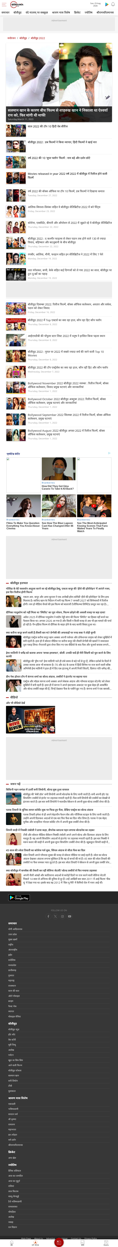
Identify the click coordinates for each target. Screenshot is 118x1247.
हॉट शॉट (11, 1034)
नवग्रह (10, 1222)
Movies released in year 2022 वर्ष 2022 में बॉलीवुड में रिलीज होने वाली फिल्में (67, 175)
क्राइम (10, 1001)
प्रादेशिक (12, 959)
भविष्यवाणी (13, 1108)
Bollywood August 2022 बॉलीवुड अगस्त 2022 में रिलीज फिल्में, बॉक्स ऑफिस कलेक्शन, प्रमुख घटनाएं (66, 432)
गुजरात (11, 975)
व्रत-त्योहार (12, 1134)
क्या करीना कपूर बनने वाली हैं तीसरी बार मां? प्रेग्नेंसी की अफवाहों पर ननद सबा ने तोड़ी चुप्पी (51, 632)
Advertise (50, 1238)
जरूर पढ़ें (15, 784)
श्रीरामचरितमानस (105, 12)
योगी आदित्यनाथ (15, 929)
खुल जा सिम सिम (15, 1060)
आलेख (11, 1049)
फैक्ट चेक (12, 1006)
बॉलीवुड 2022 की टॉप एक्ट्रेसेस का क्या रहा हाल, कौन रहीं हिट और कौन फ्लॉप (68, 367)
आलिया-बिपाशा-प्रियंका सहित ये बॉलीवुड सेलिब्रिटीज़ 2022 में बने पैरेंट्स (64, 207)
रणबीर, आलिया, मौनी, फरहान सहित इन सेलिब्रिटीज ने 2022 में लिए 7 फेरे (65, 254)
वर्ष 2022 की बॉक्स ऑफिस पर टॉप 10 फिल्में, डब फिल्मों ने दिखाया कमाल (66, 191)
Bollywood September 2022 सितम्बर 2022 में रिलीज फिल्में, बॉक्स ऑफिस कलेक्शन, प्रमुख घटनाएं (69, 416)
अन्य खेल (12, 1157)
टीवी (10, 1085)
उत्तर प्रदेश (12, 934)
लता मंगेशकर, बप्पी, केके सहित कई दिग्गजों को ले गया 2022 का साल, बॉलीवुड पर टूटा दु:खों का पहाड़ (70, 272)
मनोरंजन (12, 38)
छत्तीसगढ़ (12, 970)
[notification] (113, 4)
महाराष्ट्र (11, 980)
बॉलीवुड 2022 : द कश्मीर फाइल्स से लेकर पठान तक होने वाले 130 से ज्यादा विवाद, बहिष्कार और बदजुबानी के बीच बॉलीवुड (67, 240)
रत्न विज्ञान (12, 1227)
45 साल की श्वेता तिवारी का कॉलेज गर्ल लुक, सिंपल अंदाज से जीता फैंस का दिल (45, 850)
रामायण (11, 1124)
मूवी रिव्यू (12, 1044)
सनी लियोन (13, 1080)
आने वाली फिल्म (15, 1065)
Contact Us (76, 1238)
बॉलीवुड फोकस (14, 1070)
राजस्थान (12, 985)
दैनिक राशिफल (14, 1170)
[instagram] (69, 916)
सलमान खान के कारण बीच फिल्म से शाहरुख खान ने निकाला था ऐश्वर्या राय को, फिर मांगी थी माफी (58, 113)
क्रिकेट (77, 12)
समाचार (5, 12)
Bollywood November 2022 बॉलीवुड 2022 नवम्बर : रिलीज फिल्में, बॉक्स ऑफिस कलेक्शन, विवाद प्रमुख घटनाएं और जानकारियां (68, 385)
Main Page (26, 1238)
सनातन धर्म (13, 1114)
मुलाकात (12, 1090)
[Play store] (107, 4)
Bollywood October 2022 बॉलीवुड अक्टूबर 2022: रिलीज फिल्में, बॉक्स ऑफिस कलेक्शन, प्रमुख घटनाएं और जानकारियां (67, 401)
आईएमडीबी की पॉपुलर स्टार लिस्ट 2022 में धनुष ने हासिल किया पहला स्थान (66, 336)
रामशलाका (12, 1206)
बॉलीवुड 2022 (38, 38)
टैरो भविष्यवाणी (15, 1201)
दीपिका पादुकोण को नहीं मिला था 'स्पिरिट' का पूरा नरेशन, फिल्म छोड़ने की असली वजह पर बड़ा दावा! (55, 612)
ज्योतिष (88, 12)
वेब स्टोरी (12, 1039)
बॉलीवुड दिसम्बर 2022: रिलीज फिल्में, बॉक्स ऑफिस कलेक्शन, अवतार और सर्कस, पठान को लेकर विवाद (70, 306)
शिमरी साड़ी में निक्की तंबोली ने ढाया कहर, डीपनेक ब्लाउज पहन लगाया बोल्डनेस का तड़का (50, 830)
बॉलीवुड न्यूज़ (13, 1029)
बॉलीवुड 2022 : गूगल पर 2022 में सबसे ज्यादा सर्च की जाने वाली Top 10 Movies (66, 353)
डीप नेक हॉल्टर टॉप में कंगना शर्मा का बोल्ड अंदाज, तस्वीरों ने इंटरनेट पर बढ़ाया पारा (46, 676)
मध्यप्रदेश (12, 965)
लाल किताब (13, 1191)
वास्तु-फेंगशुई (13, 1196)
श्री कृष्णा (12, 1119)
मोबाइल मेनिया (14, 1016)
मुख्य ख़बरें (12, 939)
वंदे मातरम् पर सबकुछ (37, 12)
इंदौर (10, 954)
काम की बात (13, 990)
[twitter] (55, 916)
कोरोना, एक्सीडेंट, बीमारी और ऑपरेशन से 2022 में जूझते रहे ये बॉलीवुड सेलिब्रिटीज (70, 223)
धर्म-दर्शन (12, 1139)
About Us (38, 1238)
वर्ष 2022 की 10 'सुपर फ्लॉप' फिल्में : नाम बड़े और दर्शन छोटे (59, 158)
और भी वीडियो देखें (15, 703)
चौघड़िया (12, 1211)
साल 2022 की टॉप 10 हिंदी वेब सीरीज (48, 126)
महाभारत (12, 1129)
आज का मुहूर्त (14, 1180)
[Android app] (19, 897)
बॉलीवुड (18, 12)
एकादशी (11, 1103)
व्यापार (11, 1011)
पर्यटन (11, 1054)
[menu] (5, 5)
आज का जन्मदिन (15, 1175)
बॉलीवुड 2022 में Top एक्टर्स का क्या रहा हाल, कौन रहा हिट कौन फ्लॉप (64, 320)
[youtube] (62, 916)
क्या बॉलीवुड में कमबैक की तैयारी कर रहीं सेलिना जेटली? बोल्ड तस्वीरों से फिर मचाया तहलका (51, 870)
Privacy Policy (91, 1238)
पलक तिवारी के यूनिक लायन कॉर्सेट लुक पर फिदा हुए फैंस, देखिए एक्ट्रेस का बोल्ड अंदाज (49, 810)
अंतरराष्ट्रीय (12, 949)
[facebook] (48, 916)
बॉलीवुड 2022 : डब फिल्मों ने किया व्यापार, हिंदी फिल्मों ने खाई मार (62, 142)
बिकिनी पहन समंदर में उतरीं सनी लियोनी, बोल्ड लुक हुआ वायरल (37, 789)
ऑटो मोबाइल (14, 995)
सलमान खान (13, 1075)
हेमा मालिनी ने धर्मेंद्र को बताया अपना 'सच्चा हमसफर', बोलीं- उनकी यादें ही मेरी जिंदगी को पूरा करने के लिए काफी (58, 654)
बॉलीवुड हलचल (19, 583)
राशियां (11, 1186)
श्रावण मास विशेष (61, 12)
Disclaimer (63, 1238)
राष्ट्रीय (10, 944)
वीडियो (14, 697)
